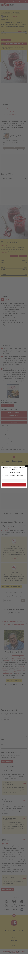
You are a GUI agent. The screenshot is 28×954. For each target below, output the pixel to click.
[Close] (26, 466)
